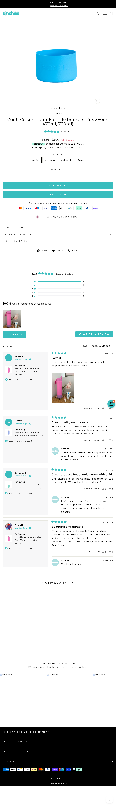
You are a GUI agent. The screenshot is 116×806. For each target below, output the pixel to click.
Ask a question (16, 241)
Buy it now (58, 194)
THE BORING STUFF (16, 752)
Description (14, 228)
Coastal (35, 160)
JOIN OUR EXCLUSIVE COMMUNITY (26, 732)
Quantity (58, 169)
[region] (12, 319)
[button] (58, 132)
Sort (85, 346)
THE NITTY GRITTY (15, 742)
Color (58, 154)
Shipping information (21, 234)
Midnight (65, 160)
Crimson (50, 160)
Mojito (80, 160)
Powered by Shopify (58, 783)
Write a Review (97, 335)
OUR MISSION (12, 761)
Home (57, 113)
